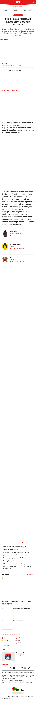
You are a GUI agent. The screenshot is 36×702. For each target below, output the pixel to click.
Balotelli (13, 231)
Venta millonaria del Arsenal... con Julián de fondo (16, 602)
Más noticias (30, 574)
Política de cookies (6, 682)
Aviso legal (10, 680)
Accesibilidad (29, 682)
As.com (4, 63)
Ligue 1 (30, 10)
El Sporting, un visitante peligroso (15, 546)
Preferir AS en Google (15, 70)
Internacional (18, 7)
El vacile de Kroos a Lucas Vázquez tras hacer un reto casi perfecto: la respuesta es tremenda (17, 566)
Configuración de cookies (18, 682)
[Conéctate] (34, 2)
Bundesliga (23, 10)
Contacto (4, 680)
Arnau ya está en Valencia (12, 549)
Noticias (12, 236)
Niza (11, 257)
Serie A (16, 10)
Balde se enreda (18, 621)
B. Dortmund (15, 244)
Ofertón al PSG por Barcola (22, 608)
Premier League (8, 10)
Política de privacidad (19, 680)
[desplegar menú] (2, 2)
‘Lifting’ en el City (9, 561)
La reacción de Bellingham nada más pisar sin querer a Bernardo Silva (16, 553)
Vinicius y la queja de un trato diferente (17, 558)
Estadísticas (20, 236)
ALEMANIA (18, 15)
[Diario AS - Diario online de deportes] (18, 2)
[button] (3, 70)
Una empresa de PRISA (18, 689)
